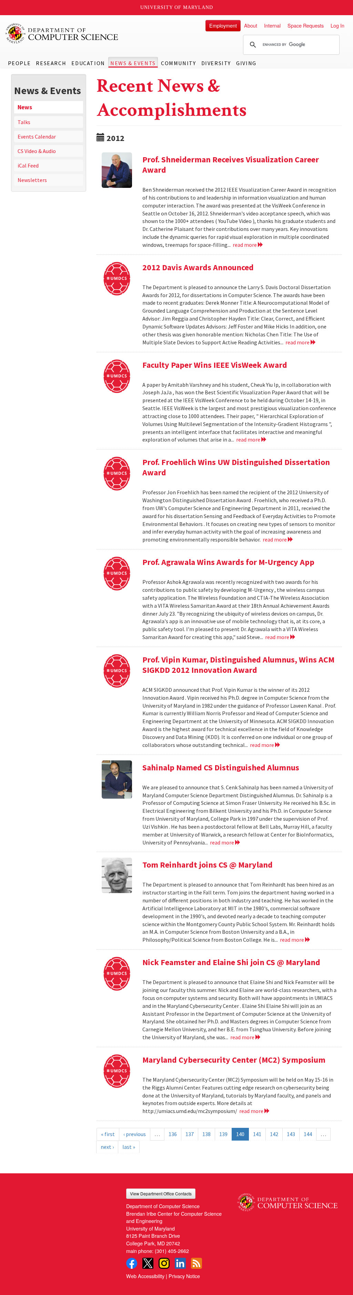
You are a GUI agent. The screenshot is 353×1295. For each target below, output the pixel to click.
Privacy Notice (184, 1275)
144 (308, 1134)
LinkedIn (180, 1263)
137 (189, 1134)
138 (206, 1134)
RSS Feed (196, 1263)
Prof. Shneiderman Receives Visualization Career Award (230, 164)
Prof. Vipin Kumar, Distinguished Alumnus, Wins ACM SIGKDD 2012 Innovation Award (238, 664)
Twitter (147, 1263)
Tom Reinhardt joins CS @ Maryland (207, 864)
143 (291, 1134)
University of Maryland (176, 7)
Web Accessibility (145, 1275)
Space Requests (306, 25)
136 (173, 1134)
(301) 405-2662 (172, 1250)
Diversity (216, 63)
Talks (24, 122)
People (19, 63)
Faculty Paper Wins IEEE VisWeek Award (214, 365)
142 (274, 1134)
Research (51, 63)
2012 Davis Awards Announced (198, 267)
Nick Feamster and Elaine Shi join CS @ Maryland (231, 962)
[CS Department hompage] (287, 1199)
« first (108, 1134)
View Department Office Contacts (161, 1193)
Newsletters (32, 179)
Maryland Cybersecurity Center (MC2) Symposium (233, 1059)
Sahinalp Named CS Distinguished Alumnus (220, 767)
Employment (223, 25)
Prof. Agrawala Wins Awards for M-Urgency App (228, 562)
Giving (246, 63)
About (250, 25)
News (25, 107)
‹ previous (134, 1134)
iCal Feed (28, 165)
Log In (337, 25)
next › (107, 1146)
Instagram (164, 1263)
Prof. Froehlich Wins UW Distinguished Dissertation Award (236, 467)
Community (178, 63)
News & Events (133, 63)
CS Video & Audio (37, 151)
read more (245, 244)
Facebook (131, 1263)
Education (88, 63)
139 (223, 1134)
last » (128, 1146)
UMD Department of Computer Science (62, 33)
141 (257, 1134)
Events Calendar (37, 136)
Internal (272, 25)
